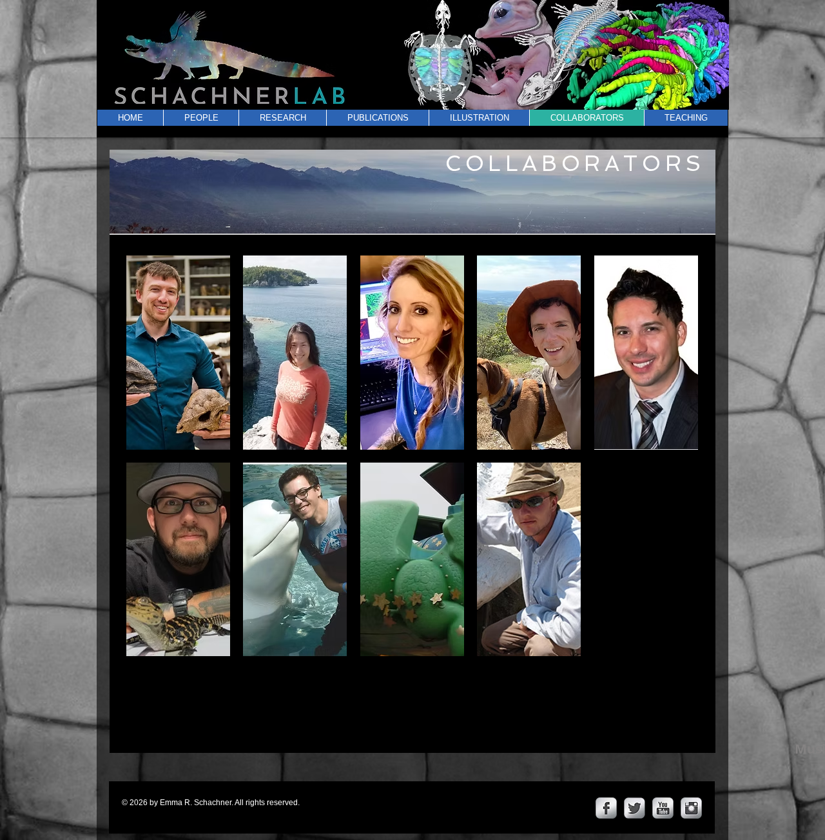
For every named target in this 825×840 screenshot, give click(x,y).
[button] (178, 352)
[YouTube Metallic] (663, 808)
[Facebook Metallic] (606, 808)
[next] (670, 467)
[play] (671, 646)
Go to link (153, 437)
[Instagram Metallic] (691, 808)
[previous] (153, 467)
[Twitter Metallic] (634, 808)
